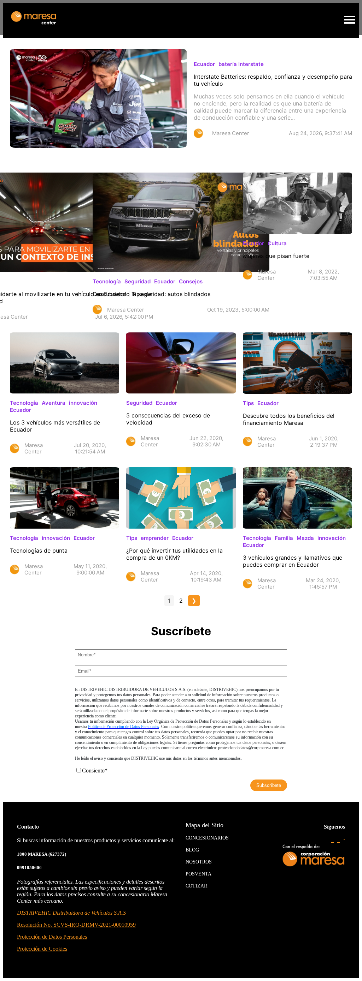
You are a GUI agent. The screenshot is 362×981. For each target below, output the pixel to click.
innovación (83, 402)
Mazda (305, 538)
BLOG (192, 850)
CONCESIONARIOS (207, 838)
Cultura (277, 243)
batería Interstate (241, 64)
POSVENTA (198, 874)
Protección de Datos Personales (52, 937)
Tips (248, 403)
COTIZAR (196, 886)
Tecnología (107, 281)
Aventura (53, 402)
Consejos (191, 281)
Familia (284, 538)
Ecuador (204, 64)
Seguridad (137, 281)
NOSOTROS (199, 862)
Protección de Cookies (42, 949)
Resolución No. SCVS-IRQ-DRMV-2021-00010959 (76, 925)
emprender (155, 538)
